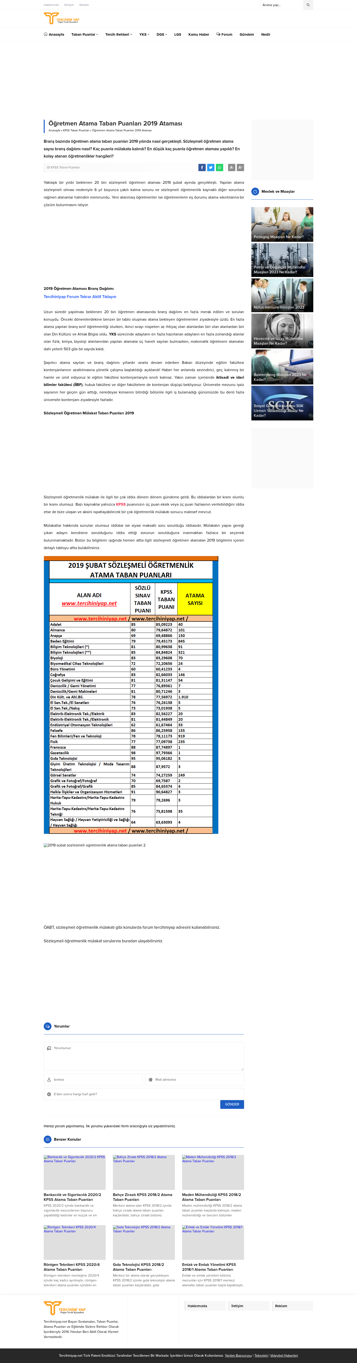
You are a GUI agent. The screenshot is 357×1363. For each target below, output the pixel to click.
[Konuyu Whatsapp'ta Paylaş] (219, 167)
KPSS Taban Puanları (76, 130)
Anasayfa (54, 130)
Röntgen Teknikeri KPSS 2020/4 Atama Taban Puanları (72, 1267)
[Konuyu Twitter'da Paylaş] (210, 167)
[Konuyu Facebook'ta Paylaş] (202, 167)
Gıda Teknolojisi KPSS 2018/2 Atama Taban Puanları (138, 1267)
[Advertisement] (144, 247)
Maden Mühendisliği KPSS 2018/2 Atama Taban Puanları (211, 1197)
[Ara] (308, 5)
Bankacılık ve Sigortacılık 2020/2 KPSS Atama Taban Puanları (72, 1197)
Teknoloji (262, 1356)
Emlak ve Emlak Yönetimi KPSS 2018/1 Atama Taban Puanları (209, 1267)
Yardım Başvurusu (238, 1356)
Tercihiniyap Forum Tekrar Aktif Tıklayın (80, 296)
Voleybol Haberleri (284, 1356)
